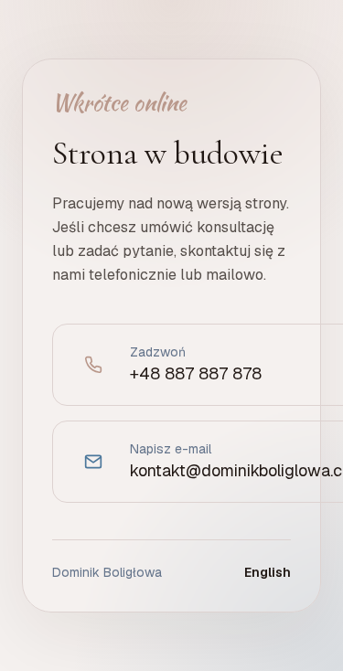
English (267, 572)
